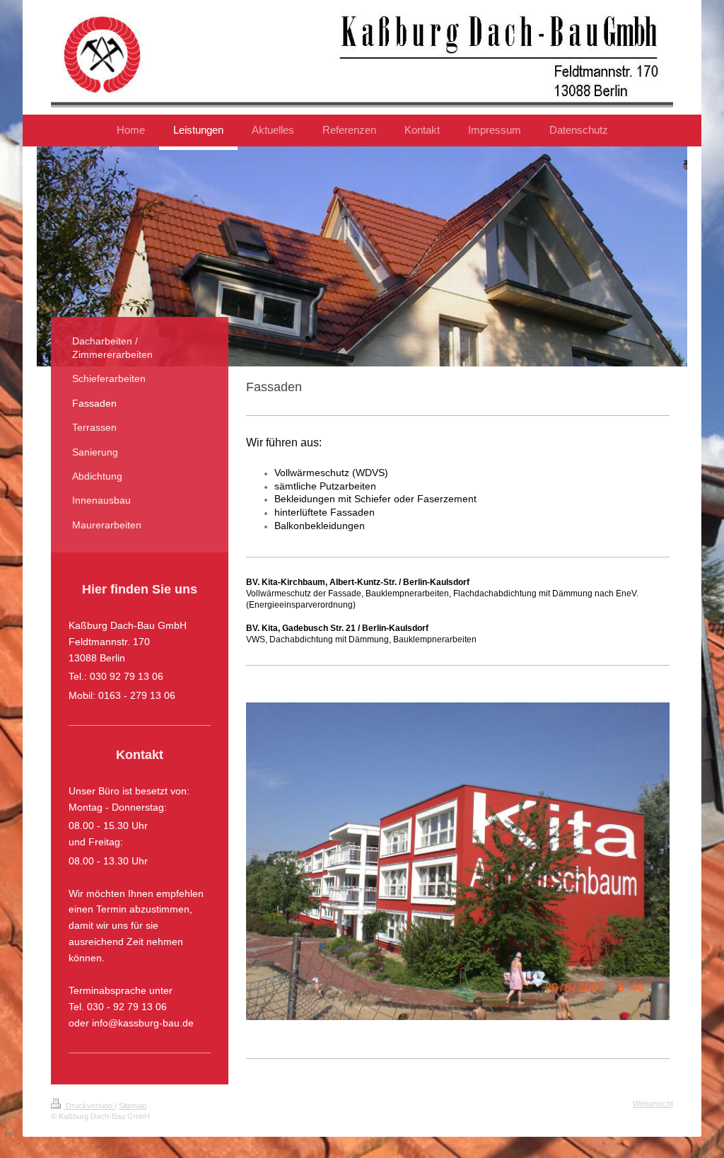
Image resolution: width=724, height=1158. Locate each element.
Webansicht (653, 1103)
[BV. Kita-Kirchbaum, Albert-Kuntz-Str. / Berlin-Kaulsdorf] (458, 870)
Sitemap (132, 1105)
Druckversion (89, 1105)
